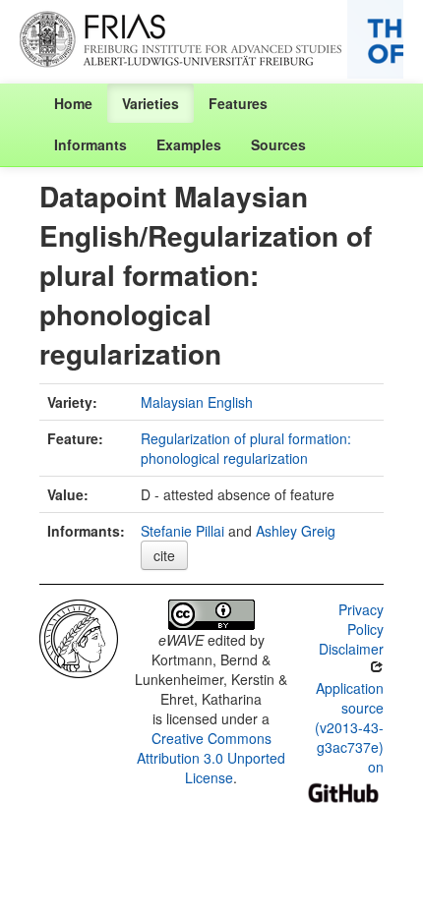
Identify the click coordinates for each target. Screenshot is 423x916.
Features (238, 103)
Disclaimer (351, 648)
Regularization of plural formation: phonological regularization (246, 448)
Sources (278, 144)
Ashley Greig (295, 531)
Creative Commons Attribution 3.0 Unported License (211, 757)
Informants (90, 144)
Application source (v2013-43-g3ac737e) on (349, 727)
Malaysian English (197, 402)
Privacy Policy (361, 619)
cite (164, 555)
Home (73, 103)
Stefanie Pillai (182, 531)
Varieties (150, 103)
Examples (188, 144)
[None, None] (78, 637)
